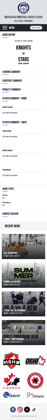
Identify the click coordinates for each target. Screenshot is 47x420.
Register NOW (36, 28)
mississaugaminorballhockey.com (22, 416)
